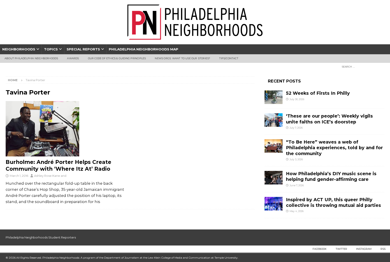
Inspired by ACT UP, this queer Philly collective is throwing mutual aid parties (334, 202)
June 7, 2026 (297, 185)
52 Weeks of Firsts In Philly (318, 93)
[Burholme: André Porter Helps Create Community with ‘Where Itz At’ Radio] (66, 128)
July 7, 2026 (296, 127)
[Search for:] (361, 66)
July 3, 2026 (296, 159)
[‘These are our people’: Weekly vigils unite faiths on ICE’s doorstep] (274, 120)
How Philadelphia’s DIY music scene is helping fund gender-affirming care (331, 176)
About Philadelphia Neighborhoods (31, 58)
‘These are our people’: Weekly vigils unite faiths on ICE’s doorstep (329, 118)
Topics (51, 49)
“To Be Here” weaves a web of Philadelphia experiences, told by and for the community (334, 147)
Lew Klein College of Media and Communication (179, 257)
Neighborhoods (18, 49)
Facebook (320, 248)
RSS (383, 248)
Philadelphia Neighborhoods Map (143, 49)
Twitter (341, 248)
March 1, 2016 (19, 175)
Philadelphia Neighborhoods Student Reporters (41, 237)
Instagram (363, 248)
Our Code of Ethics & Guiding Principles (117, 58)
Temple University (226, 257)
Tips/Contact (228, 58)
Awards (73, 58)
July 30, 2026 (297, 99)
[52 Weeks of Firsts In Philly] (274, 97)
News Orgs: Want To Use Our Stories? (182, 58)
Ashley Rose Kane (47, 175)
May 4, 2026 (297, 211)
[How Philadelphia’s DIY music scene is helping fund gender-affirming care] (274, 177)
